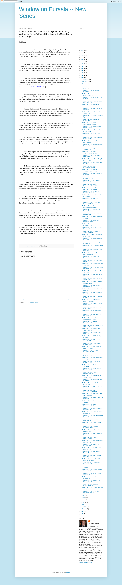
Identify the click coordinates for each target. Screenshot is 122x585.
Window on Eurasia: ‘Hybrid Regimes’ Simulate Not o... (92, 282)
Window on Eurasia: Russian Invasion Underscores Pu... (92, 138)
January (84, 509)
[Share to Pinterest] (46, 246)
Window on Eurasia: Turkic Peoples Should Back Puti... (91, 340)
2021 (82, 61)
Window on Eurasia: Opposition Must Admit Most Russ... (91, 253)
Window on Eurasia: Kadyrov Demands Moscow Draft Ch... (92, 289)
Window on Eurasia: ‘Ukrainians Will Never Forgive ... (91, 448)
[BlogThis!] (41, 246)
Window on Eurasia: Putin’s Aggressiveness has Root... (90, 391)
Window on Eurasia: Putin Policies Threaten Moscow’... (91, 452)
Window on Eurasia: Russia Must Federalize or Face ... (90, 257)
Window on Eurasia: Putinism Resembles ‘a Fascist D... (89, 405)
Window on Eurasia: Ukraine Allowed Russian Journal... (91, 224)
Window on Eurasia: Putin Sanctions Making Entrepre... (91, 347)
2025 (82, 52)
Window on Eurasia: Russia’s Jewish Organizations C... (91, 423)
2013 (82, 511)
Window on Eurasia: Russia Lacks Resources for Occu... (91, 134)
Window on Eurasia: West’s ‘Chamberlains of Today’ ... (89, 152)
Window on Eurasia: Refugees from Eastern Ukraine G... (91, 362)
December (85, 79)
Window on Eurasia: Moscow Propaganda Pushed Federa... (90, 185)
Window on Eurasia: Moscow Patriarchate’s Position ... (89, 166)
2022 (82, 59)
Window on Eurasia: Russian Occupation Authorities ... (89, 318)
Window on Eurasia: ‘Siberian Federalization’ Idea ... (89, 322)
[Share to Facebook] (44, 246)
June (83, 497)
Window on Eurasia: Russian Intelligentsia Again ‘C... (89, 437)
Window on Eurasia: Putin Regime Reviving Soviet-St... (91, 286)
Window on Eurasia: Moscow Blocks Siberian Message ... (91, 474)
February (84, 506)
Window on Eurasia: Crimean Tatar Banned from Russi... (91, 203)
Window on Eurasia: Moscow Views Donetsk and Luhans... (91, 105)
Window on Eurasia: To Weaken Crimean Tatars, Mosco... (90, 484)
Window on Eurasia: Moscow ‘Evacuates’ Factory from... (89, 170)
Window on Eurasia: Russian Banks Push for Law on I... (91, 344)
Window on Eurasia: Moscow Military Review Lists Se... (91, 127)
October (84, 84)
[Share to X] (42, 246)
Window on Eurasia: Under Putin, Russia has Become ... (90, 351)
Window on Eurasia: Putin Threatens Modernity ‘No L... (91, 213)
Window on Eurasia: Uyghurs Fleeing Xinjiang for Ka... (91, 148)
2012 (82, 514)
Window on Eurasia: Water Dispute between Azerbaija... (91, 300)
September (85, 86)
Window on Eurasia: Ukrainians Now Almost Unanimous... (91, 231)
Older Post (70, 300)
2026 (82, 50)
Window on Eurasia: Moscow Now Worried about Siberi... (91, 481)
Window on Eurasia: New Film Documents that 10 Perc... (90, 188)
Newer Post (23, 300)
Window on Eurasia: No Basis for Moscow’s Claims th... (90, 192)
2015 (82, 75)
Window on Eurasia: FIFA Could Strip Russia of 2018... (91, 336)
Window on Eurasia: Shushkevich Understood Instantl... (90, 221)
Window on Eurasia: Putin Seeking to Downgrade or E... (91, 315)
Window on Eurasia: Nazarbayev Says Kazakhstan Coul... (92, 101)
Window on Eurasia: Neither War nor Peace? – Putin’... (91, 369)
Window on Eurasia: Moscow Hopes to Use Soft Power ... (92, 311)
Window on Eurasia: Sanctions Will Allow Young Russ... (91, 459)
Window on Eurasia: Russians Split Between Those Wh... (91, 372)
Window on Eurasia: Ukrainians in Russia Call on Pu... (91, 427)
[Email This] (39, 246)
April (83, 502)
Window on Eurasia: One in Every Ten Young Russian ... (92, 376)
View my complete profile (85, 562)
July (83, 495)
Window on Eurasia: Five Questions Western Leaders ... (91, 181)
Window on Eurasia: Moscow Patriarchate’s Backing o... (89, 206)
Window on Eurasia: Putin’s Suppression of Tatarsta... (89, 123)
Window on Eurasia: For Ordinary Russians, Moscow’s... (90, 177)
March (84, 504)
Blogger (68, 572)
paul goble (93, 520)
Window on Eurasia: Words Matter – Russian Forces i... (91, 445)
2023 (82, 57)
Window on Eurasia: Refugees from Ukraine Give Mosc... (91, 210)
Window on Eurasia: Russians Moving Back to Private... (92, 304)
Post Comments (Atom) (32, 302)
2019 (82, 66)
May (83, 500)
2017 (82, 70)
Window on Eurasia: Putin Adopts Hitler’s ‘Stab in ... (90, 119)
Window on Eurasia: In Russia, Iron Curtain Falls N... (91, 329)
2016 (82, 73)
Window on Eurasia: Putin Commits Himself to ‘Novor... (91, 130)
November (85, 81)
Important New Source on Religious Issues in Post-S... (91, 463)
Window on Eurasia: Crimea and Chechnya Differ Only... (90, 492)
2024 (82, 55)
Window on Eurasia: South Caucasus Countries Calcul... (91, 354)
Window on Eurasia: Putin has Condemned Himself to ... (90, 199)
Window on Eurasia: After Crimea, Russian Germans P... (90, 91)
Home (46, 300)
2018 (82, 68)
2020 (82, 64)
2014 (82, 77)
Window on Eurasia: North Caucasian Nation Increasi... (91, 141)
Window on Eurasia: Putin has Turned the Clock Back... (92, 430)
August (84, 88)
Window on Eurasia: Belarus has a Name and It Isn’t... (91, 94)
